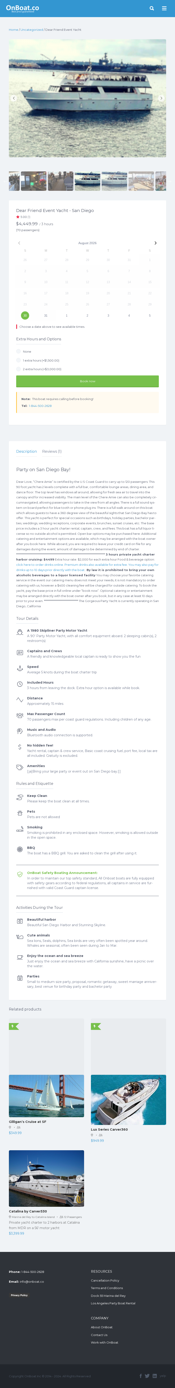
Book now (87, 381)
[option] (87, 98)
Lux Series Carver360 (109, 1129)
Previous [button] (5, 181)
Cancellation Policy (105, 1280)
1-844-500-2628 (40, 406)
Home (13, 29)
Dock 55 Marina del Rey (108, 1296)
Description (26, 451)
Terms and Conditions (107, 1288)
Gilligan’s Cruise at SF (27, 1122)
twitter (147, 1376)
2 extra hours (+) (41, 369)
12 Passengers (73, 1217)
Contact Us (99, 1335)
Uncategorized (32, 29)
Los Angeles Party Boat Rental (113, 1303)
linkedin (155, 1376)
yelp (163, 1376)
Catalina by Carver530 (28, 1211)
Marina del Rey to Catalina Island (33, 1217)
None (26, 351)
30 (25, 315)
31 (45, 315)
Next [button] (169, 181)
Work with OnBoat (104, 1342)
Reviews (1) (52, 451)
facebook (141, 1376)
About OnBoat (102, 1327)
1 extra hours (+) (40, 360)
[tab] (26, 451)
